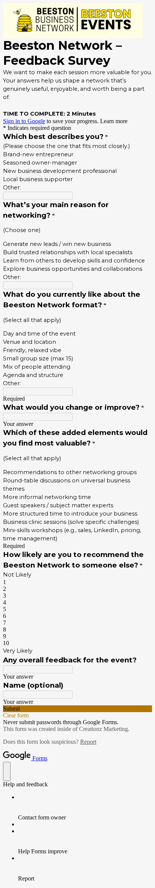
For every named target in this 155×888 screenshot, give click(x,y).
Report (88, 741)
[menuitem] (85, 807)
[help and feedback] (7, 771)
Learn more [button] (114, 121)
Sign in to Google (24, 121)
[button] (77, 708)
